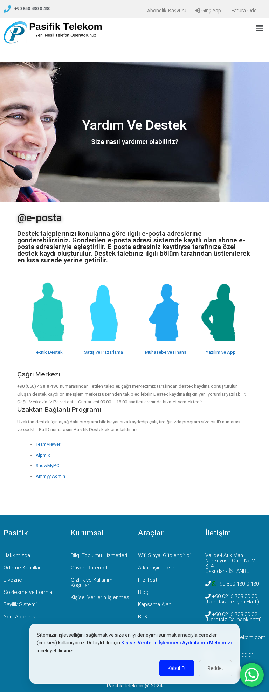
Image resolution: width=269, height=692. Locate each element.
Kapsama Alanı (155, 604)
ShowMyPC (48, 465)
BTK (142, 617)
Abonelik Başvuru (166, 10)
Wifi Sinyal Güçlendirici (164, 555)
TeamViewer (48, 444)
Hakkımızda (17, 555)
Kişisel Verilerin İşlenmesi (100, 597)
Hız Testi (148, 580)
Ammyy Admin (50, 476)
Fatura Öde (243, 10)
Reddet (215, 668)
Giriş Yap (210, 10)
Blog (143, 592)
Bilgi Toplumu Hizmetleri (99, 555)
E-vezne (13, 580)
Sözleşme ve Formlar (29, 592)
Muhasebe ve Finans (165, 352)
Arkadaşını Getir (156, 568)
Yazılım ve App (221, 352)
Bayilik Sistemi (20, 604)
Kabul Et (176, 668)
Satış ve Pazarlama (103, 352)
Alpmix (43, 455)
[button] (259, 27)
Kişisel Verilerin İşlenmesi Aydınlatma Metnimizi (176, 642)
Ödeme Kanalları (23, 568)
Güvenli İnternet (89, 568)
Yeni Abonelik (19, 617)
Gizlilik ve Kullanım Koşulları (91, 582)
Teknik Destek (48, 352)
